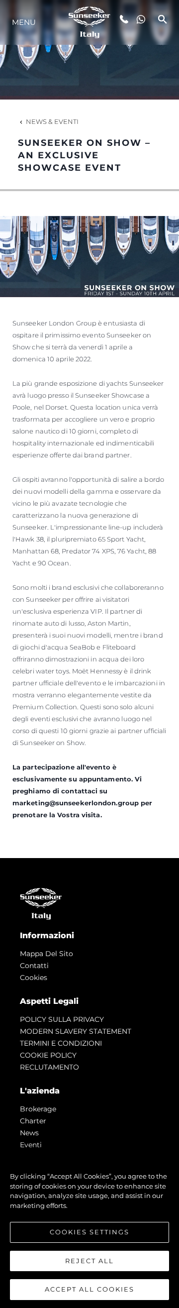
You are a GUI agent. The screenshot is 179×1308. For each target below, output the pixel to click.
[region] (89, 1228)
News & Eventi (52, 121)
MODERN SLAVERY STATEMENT (75, 1031)
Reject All (89, 1261)
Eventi (31, 1144)
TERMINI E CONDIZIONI (61, 1043)
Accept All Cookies (89, 1289)
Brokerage (38, 1108)
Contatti (34, 965)
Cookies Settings (89, 1232)
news (29, 1132)
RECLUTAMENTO (49, 1067)
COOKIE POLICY (48, 1055)
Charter (33, 1120)
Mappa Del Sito (46, 953)
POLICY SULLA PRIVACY (62, 1019)
